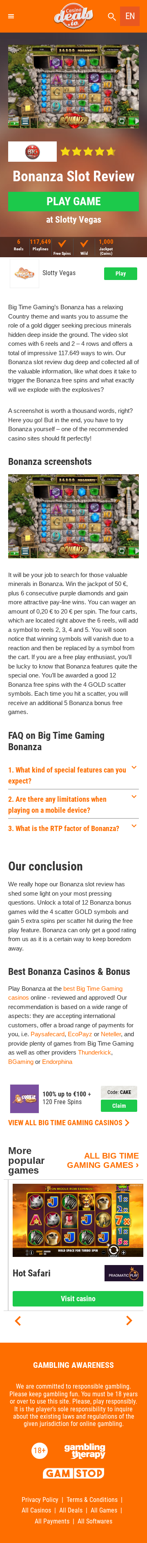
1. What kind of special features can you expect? (67, 775)
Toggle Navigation (10, 16)
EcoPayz (80, 1034)
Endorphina (57, 1061)
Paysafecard (48, 1034)
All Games (104, 1510)
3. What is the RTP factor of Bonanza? (63, 828)
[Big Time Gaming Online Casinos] (32, 151)
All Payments (52, 1521)
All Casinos (36, 1510)
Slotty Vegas (59, 273)
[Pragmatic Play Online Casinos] (124, 1273)
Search (112, 17)
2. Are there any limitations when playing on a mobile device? (57, 804)
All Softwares (95, 1521)
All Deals (70, 1510)
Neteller (111, 1034)
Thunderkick (94, 1052)
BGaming (20, 1061)
